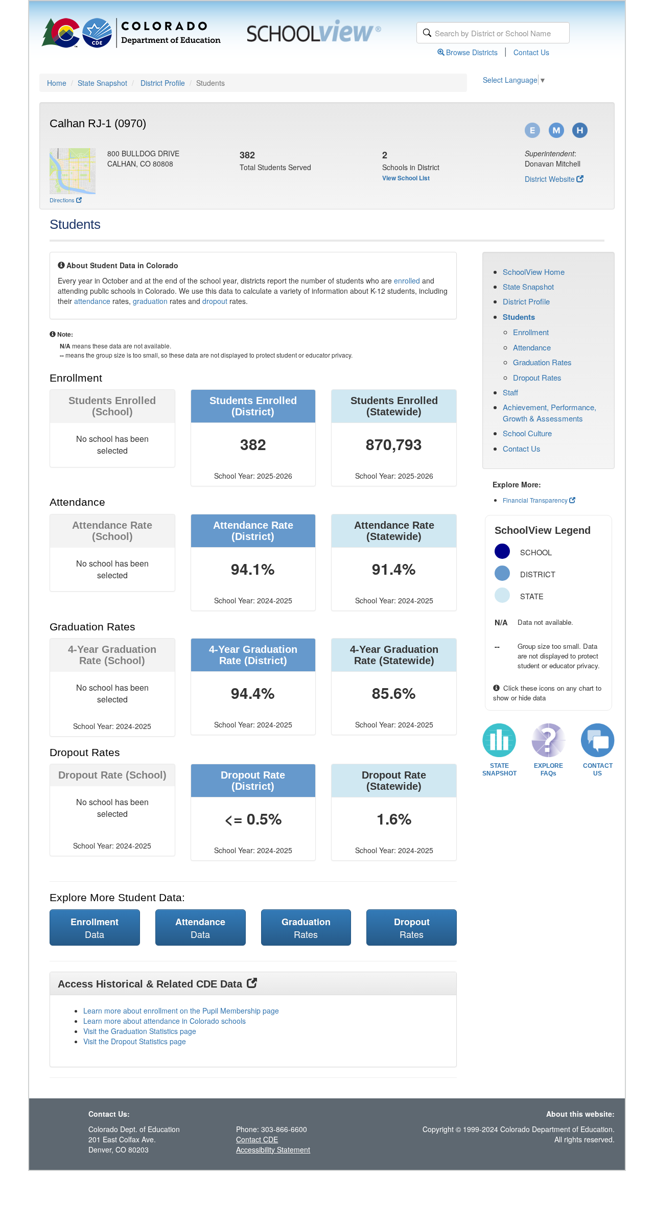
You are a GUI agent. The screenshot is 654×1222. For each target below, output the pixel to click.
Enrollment (531, 331)
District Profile (163, 83)
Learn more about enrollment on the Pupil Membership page (181, 1010)
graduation (150, 301)
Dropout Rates (537, 377)
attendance (92, 301)
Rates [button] (306, 928)
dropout (214, 301)
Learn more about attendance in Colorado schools (164, 1021)
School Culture (527, 433)
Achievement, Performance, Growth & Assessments (549, 412)
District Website (550, 179)
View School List (406, 177)
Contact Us (531, 52)
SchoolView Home (534, 271)
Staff (510, 392)
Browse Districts (472, 52)
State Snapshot (102, 83)
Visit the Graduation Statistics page (139, 1031)
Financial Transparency (535, 500)
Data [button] (95, 928)
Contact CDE (257, 1139)
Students (519, 316)
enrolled (407, 280)
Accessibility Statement (273, 1149)
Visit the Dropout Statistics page (134, 1041)
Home (56, 83)
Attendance (532, 347)
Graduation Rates (542, 362)
